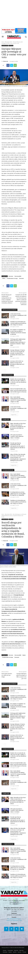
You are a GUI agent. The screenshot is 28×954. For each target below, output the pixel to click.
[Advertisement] (14, 14)
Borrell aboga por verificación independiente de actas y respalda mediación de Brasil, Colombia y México (7, 299)
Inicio (3, 42)
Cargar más (13, 414)
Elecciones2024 (18, 276)
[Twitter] (11, 65)
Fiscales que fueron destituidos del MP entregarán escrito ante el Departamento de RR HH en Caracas (17, 446)
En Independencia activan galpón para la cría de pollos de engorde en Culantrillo (17, 493)
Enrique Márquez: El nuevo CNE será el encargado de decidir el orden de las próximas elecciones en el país (17, 353)
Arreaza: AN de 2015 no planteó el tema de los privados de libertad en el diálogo (17, 363)
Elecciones (11, 276)
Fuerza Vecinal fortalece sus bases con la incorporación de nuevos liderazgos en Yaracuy (18, 390)
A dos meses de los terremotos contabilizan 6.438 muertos (18, 315)
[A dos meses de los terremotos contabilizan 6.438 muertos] (5, 315)
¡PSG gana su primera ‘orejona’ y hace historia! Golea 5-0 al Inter (16, 436)
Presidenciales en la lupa (12, 278)
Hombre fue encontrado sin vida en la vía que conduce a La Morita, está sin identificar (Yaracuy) (18, 381)
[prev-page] (3, 370)
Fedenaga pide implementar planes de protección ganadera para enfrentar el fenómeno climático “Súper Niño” (18, 342)
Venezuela (11, 45)
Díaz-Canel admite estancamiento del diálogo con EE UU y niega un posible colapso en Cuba (18, 399)
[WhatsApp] (15, 65)
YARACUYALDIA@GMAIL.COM (14, 920)
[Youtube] (22, 929)
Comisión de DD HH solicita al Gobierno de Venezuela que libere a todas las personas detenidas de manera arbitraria (20, 299)
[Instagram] (11, 929)
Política (3, 278)
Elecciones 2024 (8, 42)
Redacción (5, 61)
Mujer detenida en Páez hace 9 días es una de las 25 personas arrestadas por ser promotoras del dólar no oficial (18, 426)
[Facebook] (8, 65)
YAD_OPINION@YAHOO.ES (14, 919)
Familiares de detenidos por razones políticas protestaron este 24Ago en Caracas (18, 323)
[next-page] (5, 370)
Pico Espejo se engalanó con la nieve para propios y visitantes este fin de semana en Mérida (18, 332)
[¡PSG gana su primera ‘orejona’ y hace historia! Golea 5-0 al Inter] (5, 436)
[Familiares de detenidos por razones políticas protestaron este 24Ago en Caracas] (5, 323)
